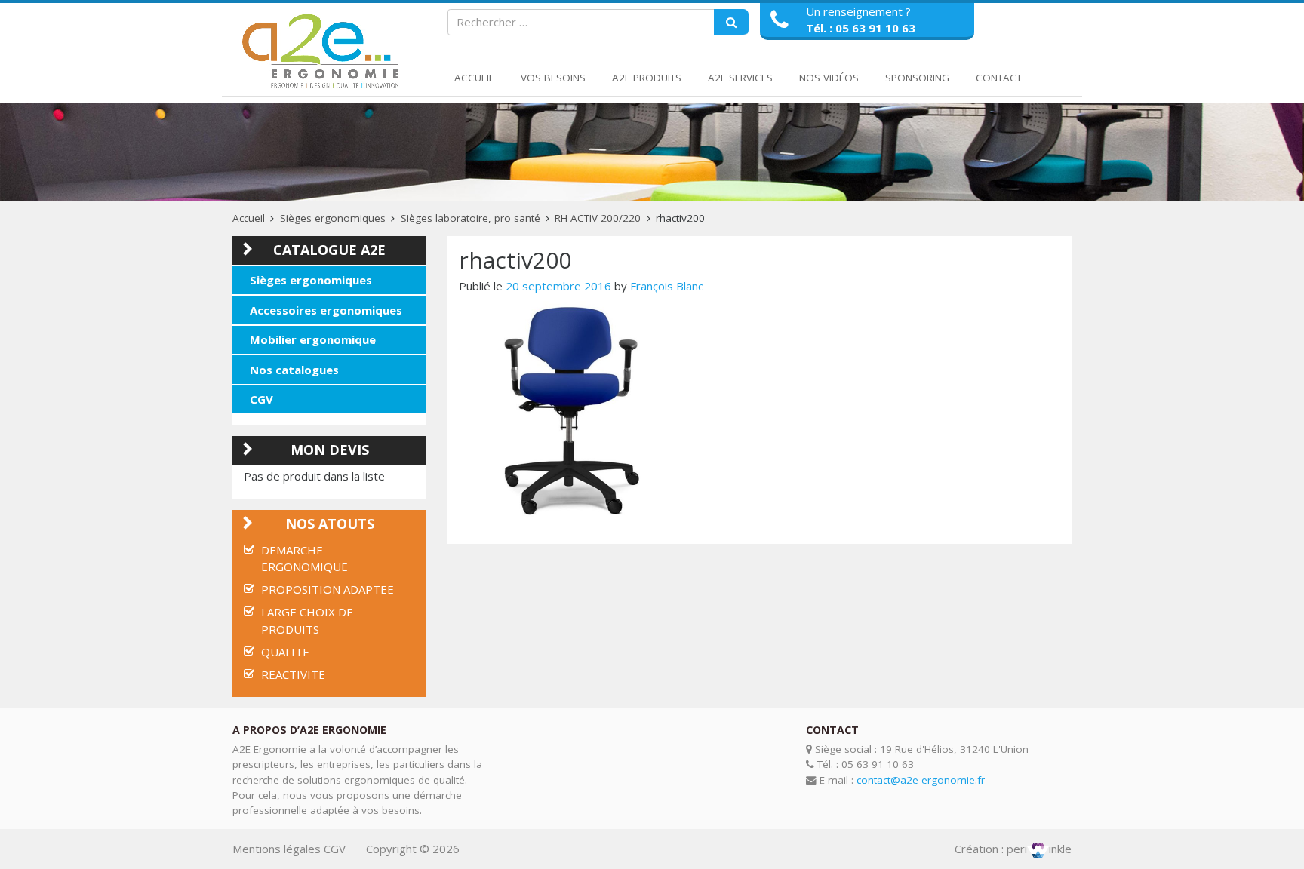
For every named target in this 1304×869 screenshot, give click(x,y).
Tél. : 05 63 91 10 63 (860, 27)
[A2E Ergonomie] (323, 51)
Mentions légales (276, 848)
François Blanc (666, 285)
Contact (999, 77)
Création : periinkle (1013, 848)
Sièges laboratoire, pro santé (470, 218)
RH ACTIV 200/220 (598, 218)
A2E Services (740, 77)
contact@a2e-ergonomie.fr (921, 780)
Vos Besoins (553, 77)
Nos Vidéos (829, 77)
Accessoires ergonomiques (326, 310)
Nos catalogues (294, 369)
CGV (261, 399)
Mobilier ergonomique (313, 339)
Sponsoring (917, 77)
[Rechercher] (731, 22)
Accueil (474, 77)
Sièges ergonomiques (333, 218)
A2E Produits (646, 77)
